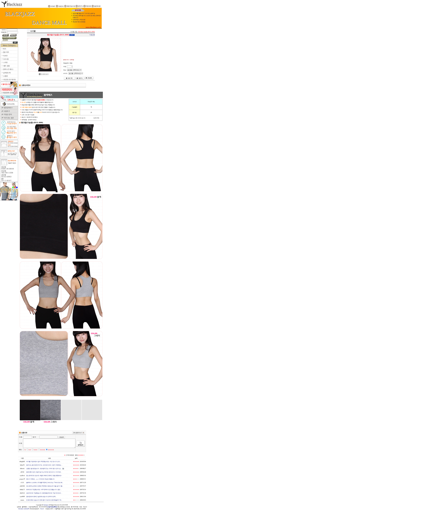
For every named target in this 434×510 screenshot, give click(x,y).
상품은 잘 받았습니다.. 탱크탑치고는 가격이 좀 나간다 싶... (44, 468)
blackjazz (46, 505)
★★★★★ (51, 450)
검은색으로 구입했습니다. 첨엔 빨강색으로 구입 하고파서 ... (44, 493)
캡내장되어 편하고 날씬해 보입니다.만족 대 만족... (41, 496)
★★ (29, 450)
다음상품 (92, 35)
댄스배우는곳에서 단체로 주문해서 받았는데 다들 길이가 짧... (44, 486)
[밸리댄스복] (9, 87)
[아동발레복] (9, 94)
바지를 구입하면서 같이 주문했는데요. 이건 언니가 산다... (43, 461)
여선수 (42, 509)
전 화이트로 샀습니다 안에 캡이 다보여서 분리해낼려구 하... (44, 500)
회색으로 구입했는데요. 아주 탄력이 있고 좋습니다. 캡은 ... (44, 489)
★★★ (35, 450)
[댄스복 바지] (9, 50)
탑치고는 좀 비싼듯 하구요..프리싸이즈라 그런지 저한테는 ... (44, 465)
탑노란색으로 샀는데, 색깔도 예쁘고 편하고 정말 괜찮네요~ (44, 475)
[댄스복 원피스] (9, 70)
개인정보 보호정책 (23, 509)
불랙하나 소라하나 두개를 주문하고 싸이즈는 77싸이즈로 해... (44, 482)
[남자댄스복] (9, 74)
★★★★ (42, 450)
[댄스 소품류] (9, 77)
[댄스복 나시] (9, 60)
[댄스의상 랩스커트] (9, 53)
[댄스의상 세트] (9, 67)
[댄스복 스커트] (9, 63)
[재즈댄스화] (9, 80)
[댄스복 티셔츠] (9, 57)
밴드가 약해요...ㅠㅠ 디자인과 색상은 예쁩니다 (40, 479)
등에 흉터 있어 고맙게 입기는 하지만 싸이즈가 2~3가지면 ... (44, 472)
